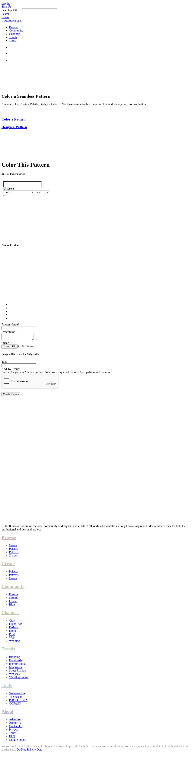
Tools (12, 40)
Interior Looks (17, 663)
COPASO (15, 703)
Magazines (15, 667)
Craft (12, 620)
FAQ (12, 736)
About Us (15, 722)
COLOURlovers (11, 20)
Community (16, 30)
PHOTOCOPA (18, 700)
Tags (4, 361)
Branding (14, 657)
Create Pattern (11, 394)
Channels (14, 33)
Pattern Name (10, 324)
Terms (12, 733)
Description (8, 331)
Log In (6, 3)
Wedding (14, 640)
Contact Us (15, 726)
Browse (13, 27)
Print (12, 634)
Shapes (13, 555)
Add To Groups (11, 369)
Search (6, 13)
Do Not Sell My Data (29, 749)
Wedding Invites (18, 677)
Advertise (15, 719)
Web (12, 637)
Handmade (15, 660)
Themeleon (15, 696)
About (7, 711)
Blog (12, 604)
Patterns (13, 552)
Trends (13, 37)
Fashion (13, 627)
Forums (13, 594)
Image (5, 342)
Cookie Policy (17, 739)
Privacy (13, 729)
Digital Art (15, 624)
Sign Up (6, 6)
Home (12, 630)
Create (5, 17)
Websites (14, 673)
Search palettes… (12, 10)
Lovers (13, 601)
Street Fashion (17, 670)
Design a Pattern (14, 127)
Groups (13, 597)
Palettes (13, 548)
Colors (13, 545)
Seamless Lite (17, 693)
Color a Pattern (14, 119)
